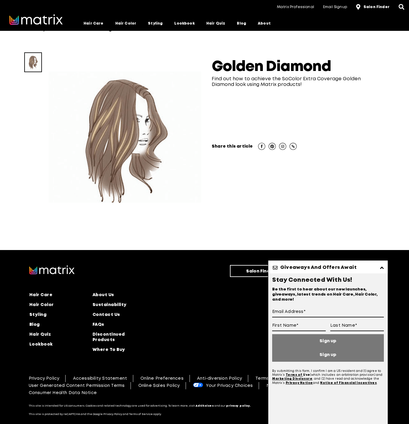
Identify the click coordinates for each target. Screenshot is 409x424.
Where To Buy (109, 350)
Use (306, 375)
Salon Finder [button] (376, 7)
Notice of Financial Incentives (348, 383)
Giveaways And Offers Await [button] (318, 267)
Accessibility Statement (100, 378)
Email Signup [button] (335, 7)
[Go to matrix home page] (36, 20)
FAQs (98, 324)
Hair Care (94, 23)
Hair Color (126, 23)
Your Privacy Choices (229, 385)
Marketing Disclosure (292, 379)
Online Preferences (162, 378)
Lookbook (184, 23)
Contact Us (106, 315)
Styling (155, 23)
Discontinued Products (109, 337)
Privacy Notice (299, 383)
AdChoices (205, 406)
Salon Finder (260, 271)
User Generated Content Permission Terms (77, 385)
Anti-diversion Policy (219, 378)
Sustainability (110, 305)
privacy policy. (238, 406)
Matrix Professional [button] (295, 7)
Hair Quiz (215, 23)
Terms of (294, 375)
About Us (103, 295)
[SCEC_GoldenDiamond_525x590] (33, 62)
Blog (241, 23)
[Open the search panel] (402, 7)
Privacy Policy (44, 378)
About (264, 23)
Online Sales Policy (159, 385)
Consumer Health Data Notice (63, 393)
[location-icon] (359, 7)
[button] (262, 147)
